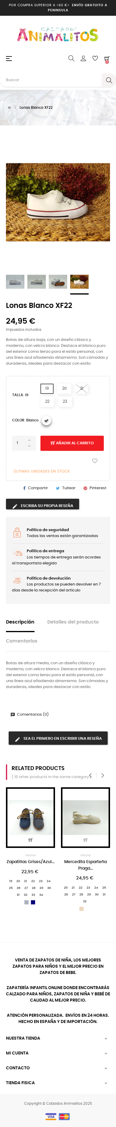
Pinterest (98, 488)
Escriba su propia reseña (46, 506)
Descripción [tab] (20, 622)
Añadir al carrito (74, 443)
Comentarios (21, 641)
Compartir (38, 488)
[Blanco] (46, 420)
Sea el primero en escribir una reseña (62, 739)
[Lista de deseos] (95, 461)
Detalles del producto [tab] (73, 622)
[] (30, 840)
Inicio (31, 855)
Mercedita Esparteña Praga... (85, 865)
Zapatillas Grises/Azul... (30, 862)
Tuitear (69, 488)
